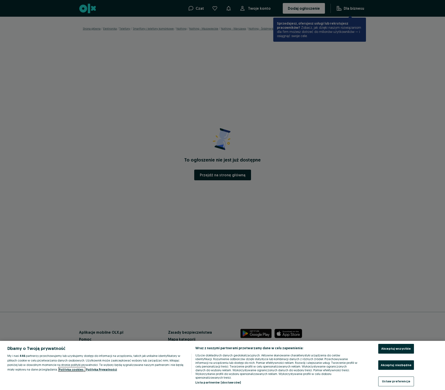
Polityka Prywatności (101, 369)
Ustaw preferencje (396, 381)
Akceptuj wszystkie (396, 348)
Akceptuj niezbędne (396, 365)
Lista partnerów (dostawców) (218, 382)
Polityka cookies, (72, 369)
